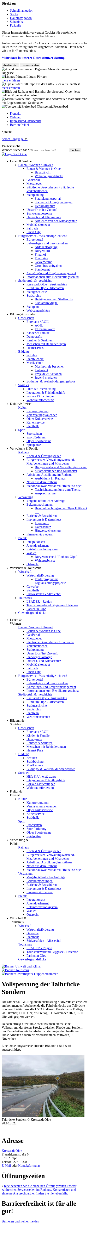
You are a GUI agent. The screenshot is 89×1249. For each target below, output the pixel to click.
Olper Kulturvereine (39, 418)
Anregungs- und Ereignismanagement (51, 273)
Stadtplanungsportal (48, 198)
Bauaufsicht (42, 172)
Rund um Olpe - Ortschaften (45, 288)
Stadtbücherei (35, 359)
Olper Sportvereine (38, 441)
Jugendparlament (37, 545)
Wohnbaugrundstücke (49, 176)
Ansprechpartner (46, 493)
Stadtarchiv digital (46, 303)
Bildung (23, 351)
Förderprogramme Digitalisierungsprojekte (50, 581)
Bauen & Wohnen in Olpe (43, 168)
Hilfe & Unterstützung (41, 389)
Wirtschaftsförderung (40, 575)
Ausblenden (10, 65)
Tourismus (25, 598)
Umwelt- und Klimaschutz (43, 217)
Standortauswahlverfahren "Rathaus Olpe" (54, 486)
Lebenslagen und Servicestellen (47, 243)
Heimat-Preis (34, 348)
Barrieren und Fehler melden (20, 1221)
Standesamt (42, 269)
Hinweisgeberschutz (48, 530)
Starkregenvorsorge (39, 213)
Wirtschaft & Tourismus (25, 568)
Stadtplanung (35, 195)
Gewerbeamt (43, 262)
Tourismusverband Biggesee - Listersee (52, 605)
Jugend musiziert (46, 377)
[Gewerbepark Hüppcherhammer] (30, 974)
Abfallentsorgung (46, 247)
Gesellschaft (26, 318)
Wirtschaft (24, 571)
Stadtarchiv (33, 295)
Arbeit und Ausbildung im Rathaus (49, 474)
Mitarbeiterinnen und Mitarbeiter (56, 471)
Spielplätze (33, 445)
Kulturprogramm (37, 411)
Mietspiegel (34, 183)
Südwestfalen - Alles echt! (43, 594)
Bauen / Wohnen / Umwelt (35, 165)
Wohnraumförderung (40, 400)
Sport (21, 430)
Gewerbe (32, 586)
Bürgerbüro (42, 250)
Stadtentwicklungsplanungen (53, 202)
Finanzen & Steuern (39, 534)
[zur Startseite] (14, 154)
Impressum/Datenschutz (25, 121)
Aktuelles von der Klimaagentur (56, 221)
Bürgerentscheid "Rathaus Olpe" (56, 556)
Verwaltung (25, 497)
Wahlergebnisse (45, 560)
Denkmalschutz (45, 206)
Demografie (34, 336)
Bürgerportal (34, 239)
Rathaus (23, 452)
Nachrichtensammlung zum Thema (58, 489)
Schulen (31, 355)
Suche (14, 14)
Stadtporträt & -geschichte (35, 280)
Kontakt (15, 113)
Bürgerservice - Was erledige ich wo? (42, 236)
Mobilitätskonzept (38, 224)
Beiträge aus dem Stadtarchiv (54, 299)
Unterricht (41, 370)
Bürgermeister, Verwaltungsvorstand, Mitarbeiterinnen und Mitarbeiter (50, 461)
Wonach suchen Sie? (15, 150)
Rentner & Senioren (39, 340)
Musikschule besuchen (49, 366)
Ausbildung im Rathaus (50, 478)
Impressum (42, 523)
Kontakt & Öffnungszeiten (43, 456)
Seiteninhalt (17, 21)
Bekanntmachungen (39, 504)
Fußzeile (15, 25)
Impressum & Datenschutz (43, 519)
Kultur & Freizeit (21, 403)
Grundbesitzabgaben (48, 265)
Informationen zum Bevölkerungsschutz (52, 277)
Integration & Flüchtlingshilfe (45, 392)
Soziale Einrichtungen (40, 396)
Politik (22, 538)
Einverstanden (30, 65)
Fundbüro (41, 258)
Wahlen (31, 553)
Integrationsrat (35, 542)
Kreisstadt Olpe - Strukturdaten (46, 284)
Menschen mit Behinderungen (46, 344)
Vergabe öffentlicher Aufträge (45, 501)
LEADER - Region (39, 601)
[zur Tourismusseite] (15, 970)
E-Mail (6, 1165)
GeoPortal (33, 180)
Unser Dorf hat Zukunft (42, 209)
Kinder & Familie (37, 333)
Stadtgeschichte (36, 292)
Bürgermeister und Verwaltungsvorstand (61, 467)
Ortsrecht (32, 564)
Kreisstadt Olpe (12, 1150)
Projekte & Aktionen (48, 374)
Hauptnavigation (21, 18)
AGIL (39, 325)
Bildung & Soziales (22, 314)
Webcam (15, 117)
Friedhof (40, 254)
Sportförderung (36, 437)
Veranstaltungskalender (41, 415)
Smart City (33, 232)
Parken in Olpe (36, 609)
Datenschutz (43, 527)
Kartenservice (35, 422)
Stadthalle (32, 426)
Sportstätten (34, 433)
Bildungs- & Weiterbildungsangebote (50, 381)
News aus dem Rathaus (41, 482)
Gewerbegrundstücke (32, 612)
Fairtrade (32, 228)
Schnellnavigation (21, 10)
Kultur (22, 407)
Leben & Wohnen (21, 161)
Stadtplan (32, 306)
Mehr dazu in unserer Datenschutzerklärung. (33, 57)
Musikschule (34, 362)
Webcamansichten (38, 310)
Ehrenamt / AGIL (37, 321)
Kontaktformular (29, 1165)
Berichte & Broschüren (41, 515)
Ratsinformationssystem (42, 549)
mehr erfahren (11, 80)
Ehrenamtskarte (45, 329)
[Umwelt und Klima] (21, 966)
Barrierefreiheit (20, 124)
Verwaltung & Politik (24, 448)
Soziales (23, 385)
